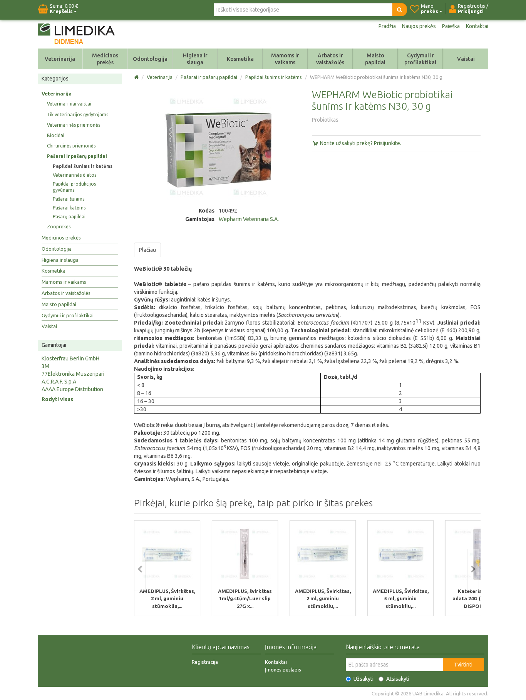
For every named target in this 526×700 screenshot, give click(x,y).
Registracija (205, 662)
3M (45, 366)
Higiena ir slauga (195, 58)
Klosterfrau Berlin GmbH (70, 358)
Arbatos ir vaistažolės (330, 58)
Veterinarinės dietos (74, 175)
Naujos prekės (419, 26)
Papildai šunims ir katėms (82, 166)
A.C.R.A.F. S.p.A (59, 381)
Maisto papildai (375, 58)
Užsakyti (363, 679)
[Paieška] (399, 9)
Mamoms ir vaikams (285, 58)
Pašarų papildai (69, 216)
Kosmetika (240, 59)
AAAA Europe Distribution (72, 389)
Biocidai (55, 135)
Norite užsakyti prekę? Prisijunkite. (360, 143)
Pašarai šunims (68, 198)
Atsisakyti (397, 679)
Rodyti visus (57, 399)
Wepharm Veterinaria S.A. (249, 219)
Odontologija (150, 59)
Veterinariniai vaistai (69, 103)
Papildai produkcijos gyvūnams (74, 187)
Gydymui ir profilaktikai (420, 58)
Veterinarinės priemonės (73, 124)
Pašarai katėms (69, 207)
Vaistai (466, 59)
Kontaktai (477, 26)
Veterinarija (60, 59)
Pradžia (387, 26)
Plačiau (147, 250)
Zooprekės (58, 226)
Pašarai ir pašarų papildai (77, 156)
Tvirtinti (463, 664)
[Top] (137, 77)
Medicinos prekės (105, 58)
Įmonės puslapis (283, 669)
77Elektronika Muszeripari (73, 374)
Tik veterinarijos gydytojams (77, 114)
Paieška (451, 26)
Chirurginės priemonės (71, 145)
